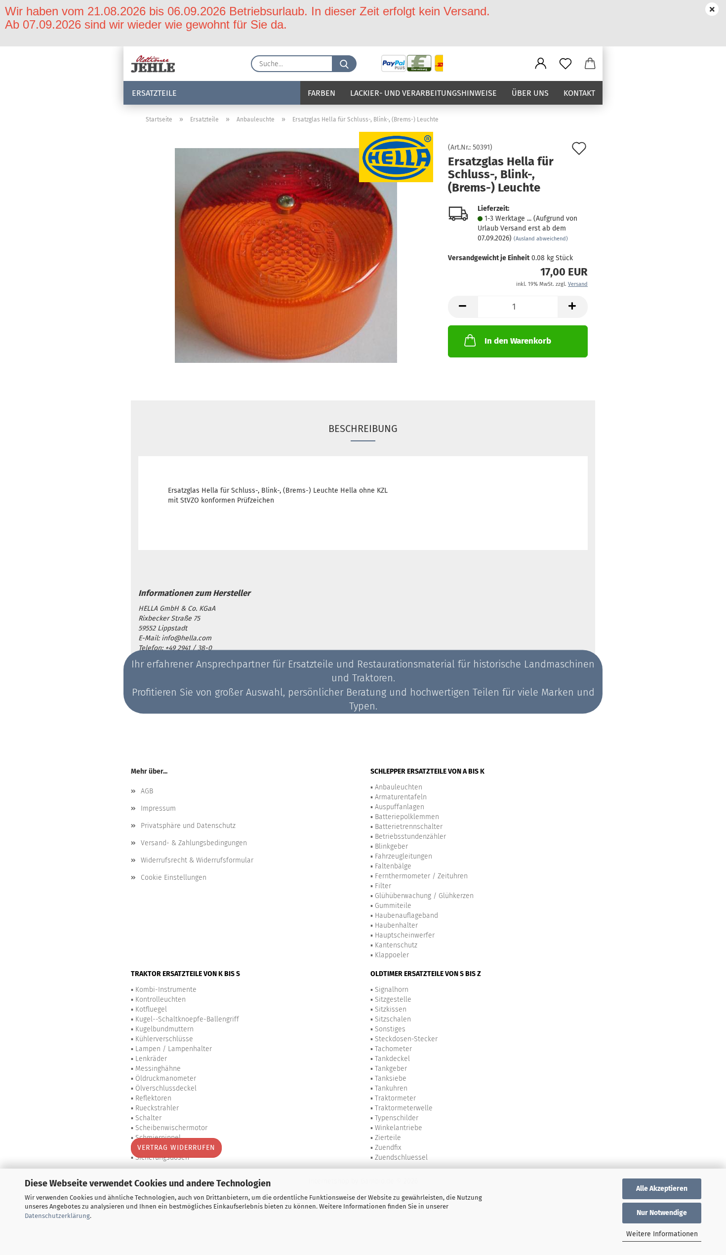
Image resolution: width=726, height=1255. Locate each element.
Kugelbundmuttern (164, 1029)
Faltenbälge (393, 866)
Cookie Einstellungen (173, 877)
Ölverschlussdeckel (166, 1088)
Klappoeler (392, 955)
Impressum (158, 808)
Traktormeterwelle (404, 1108)
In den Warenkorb (517, 341)
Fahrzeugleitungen (403, 856)
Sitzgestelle (393, 999)
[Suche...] (344, 63)
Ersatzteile (154, 93)
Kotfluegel (151, 1009)
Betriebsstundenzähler (410, 836)
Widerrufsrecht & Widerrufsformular (197, 860)
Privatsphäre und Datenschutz (188, 826)
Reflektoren (153, 1098)
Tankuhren (391, 1088)
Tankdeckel (392, 1059)
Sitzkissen (390, 1009)
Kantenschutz (396, 945)
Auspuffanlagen (399, 807)
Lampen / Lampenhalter (173, 1049)
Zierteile (388, 1138)
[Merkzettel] (565, 63)
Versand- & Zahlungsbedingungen (194, 843)
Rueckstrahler (157, 1108)
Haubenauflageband (406, 915)
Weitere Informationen (662, 1234)
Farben (321, 93)
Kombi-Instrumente (166, 989)
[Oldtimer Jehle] (157, 63)
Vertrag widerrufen (176, 1147)
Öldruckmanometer (165, 1078)
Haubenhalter (396, 925)
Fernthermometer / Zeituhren (421, 876)
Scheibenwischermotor (171, 1128)
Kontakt (579, 93)
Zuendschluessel (401, 1157)
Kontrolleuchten (160, 999)
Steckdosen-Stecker (406, 1039)
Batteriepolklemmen (407, 817)
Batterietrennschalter (409, 827)
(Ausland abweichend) (541, 238)
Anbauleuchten (398, 787)
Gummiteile (393, 906)
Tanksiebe (390, 1078)
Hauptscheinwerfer (405, 935)
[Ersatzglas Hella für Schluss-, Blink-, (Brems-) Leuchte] (286, 255)
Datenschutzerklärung (57, 1215)
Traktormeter (395, 1098)
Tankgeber (391, 1068)
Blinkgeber (391, 846)
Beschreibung (363, 428)
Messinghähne (158, 1068)
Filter (383, 886)
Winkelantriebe (398, 1128)
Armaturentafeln (401, 797)
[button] (540, 63)
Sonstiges (390, 1029)
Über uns (530, 93)
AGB (147, 791)
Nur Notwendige (662, 1213)
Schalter (148, 1118)
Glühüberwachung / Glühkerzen (424, 896)
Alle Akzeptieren (661, 1188)
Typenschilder (396, 1118)
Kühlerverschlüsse (164, 1039)
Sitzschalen (393, 1019)
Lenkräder (151, 1059)
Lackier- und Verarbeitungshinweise (423, 93)
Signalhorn (391, 989)
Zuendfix (388, 1147)
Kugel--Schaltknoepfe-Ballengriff (187, 1019)
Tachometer (393, 1049)
